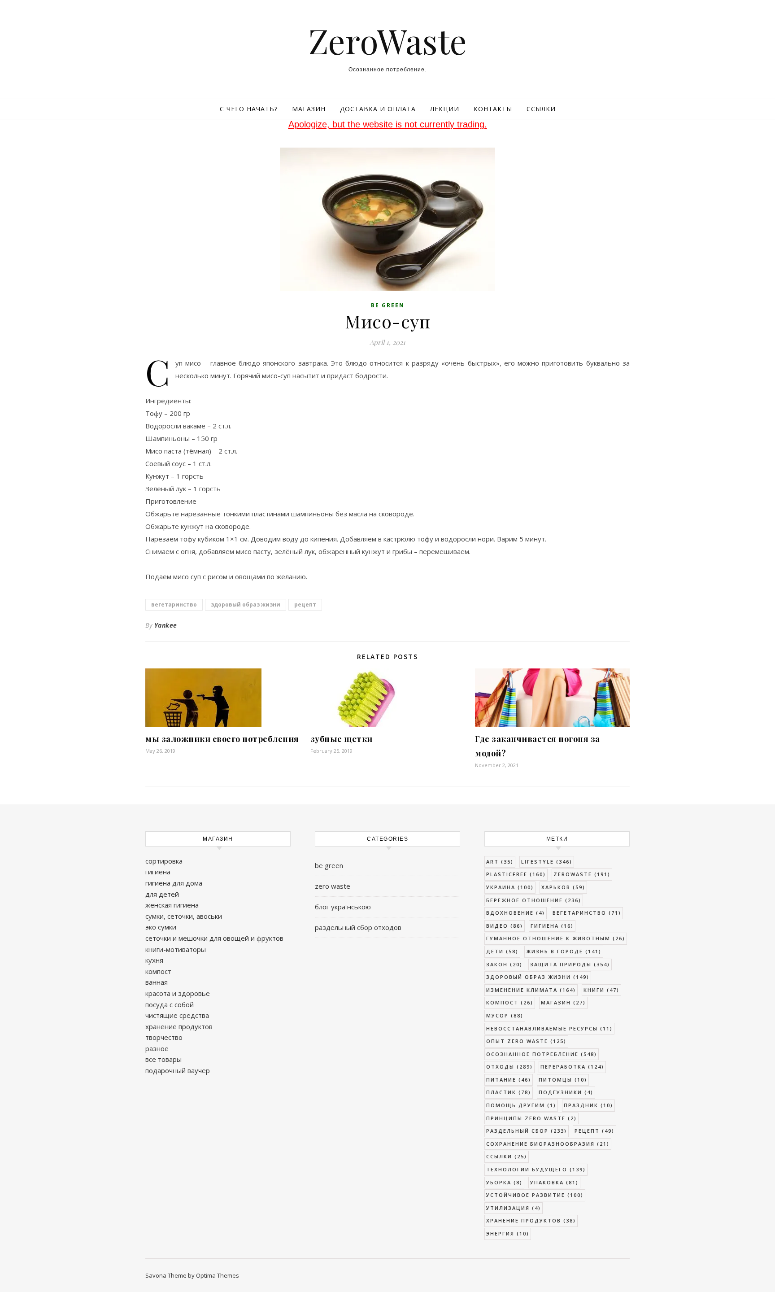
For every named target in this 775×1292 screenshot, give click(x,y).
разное (157, 1048)
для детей (162, 894)
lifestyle (546, 861)
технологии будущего (536, 1169)
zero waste (332, 886)
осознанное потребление (541, 1054)
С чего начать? (249, 109)
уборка (504, 1182)
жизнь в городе (563, 951)
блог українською (343, 906)
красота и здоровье (177, 993)
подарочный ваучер (177, 1070)
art (500, 861)
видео (504, 925)
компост (158, 971)
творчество (164, 1037)
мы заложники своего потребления (222, 738)
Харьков (563, 887)
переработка (572, 1066)
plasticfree (516, 874)
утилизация (513, 1208)
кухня (154, 960)
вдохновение (515, 912)
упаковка (554, 1182)
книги (601, 989)
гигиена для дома (173, 882)
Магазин (309, 109)
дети (502, 951)
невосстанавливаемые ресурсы (549, 1028)
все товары (163, 1059)
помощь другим (521, 1105)
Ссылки (541, 109)
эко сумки (160, 926)
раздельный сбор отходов (358, 927)
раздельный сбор (526, 1130)
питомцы (563, 1079)
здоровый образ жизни (245, 604)
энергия (507, 1233)
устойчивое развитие (534, 1195)
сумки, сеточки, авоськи (183, 916)
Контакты (493, 109)
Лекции (444, 109)
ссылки (506, 1156)
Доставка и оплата (378, 109)
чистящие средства (177, 1015)
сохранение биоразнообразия (548, 1143)
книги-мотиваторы (175, 949)
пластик (508, 1092)
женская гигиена (172, 904)
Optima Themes (217, 1275)
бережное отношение (533, 900)
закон (504, 964)
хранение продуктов (179, 1026)
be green (388, 305)
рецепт (305, 604)
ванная (156, 982)
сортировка (164, 860)
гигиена (157, 871)
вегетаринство (174, 604)
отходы (509, 1066)
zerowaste (581, 874)
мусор (504, 1015)
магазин (563, 1002)
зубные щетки (341, 738)
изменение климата (531, 989)
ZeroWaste (388, 40)
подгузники (566, 1092)
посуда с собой (169, 1004)
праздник (588, 1105)
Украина (510, 887)
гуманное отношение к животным (555, 938)
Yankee (165, 625)
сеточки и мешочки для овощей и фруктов (214, 938)
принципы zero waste (531, 1118)
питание (508, 1079)
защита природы (570, 964)
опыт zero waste (526, 1041)
